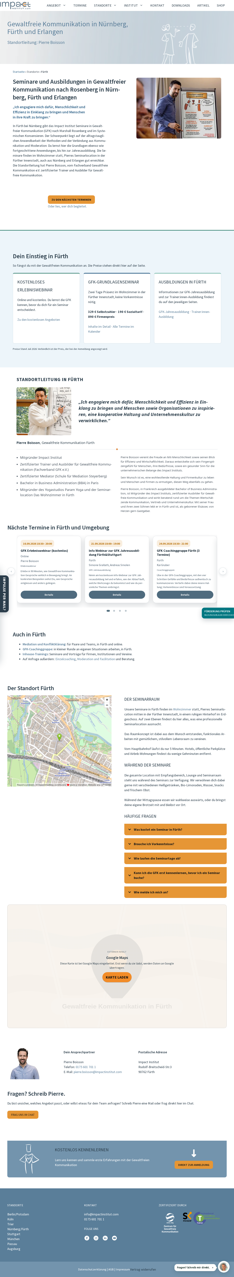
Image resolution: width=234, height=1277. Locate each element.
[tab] (108, 611)
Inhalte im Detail (99, 326)
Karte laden (117, 977)
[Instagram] (96, 1238)
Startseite (19, 71)
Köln (10, 1219)
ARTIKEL (203, 5)
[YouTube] (114, 1238)
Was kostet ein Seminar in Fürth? (158, 829)
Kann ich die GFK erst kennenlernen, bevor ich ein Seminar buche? (177, 875)
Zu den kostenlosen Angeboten (38, 319)
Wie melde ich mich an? (151, 892)
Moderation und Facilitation (96, 659)
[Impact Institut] (15, 5)
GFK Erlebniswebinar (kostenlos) (44, 550)
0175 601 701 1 (86, 1067)
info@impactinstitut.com (101, 1214)
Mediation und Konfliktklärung (44, 644)
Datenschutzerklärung (92, 1269)
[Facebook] (87, 1238)
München (13, 1239)
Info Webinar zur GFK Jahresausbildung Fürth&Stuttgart (114, 552)
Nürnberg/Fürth (18, 1229)
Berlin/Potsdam (18, 1214)
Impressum (123, 1269)
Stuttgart (13, 1234)
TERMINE (80, 5)
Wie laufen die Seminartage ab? (157, 858)
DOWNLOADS (181, 5)
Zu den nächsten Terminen (71, 199)
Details (49, 594)
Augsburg (13, 1249)
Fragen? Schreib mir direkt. (193, 1267)
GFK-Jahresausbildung (174, 312)
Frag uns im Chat (23, 1115)
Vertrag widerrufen (143, 1269)
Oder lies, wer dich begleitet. (67, 206)
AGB (111, 1269)
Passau (12, 1244)
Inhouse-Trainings (35, 654)
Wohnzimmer (182, 709)
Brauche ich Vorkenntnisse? (154, 844)
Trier (10, 1224)
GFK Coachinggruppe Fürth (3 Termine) (178, 552)
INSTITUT (131, 5)
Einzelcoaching (65, 659)
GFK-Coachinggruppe (37, 649)
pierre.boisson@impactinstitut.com (98, 1072)
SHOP (221, 5)
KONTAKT (157, 5)
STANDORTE (103, 5)
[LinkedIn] (105, 1238)
